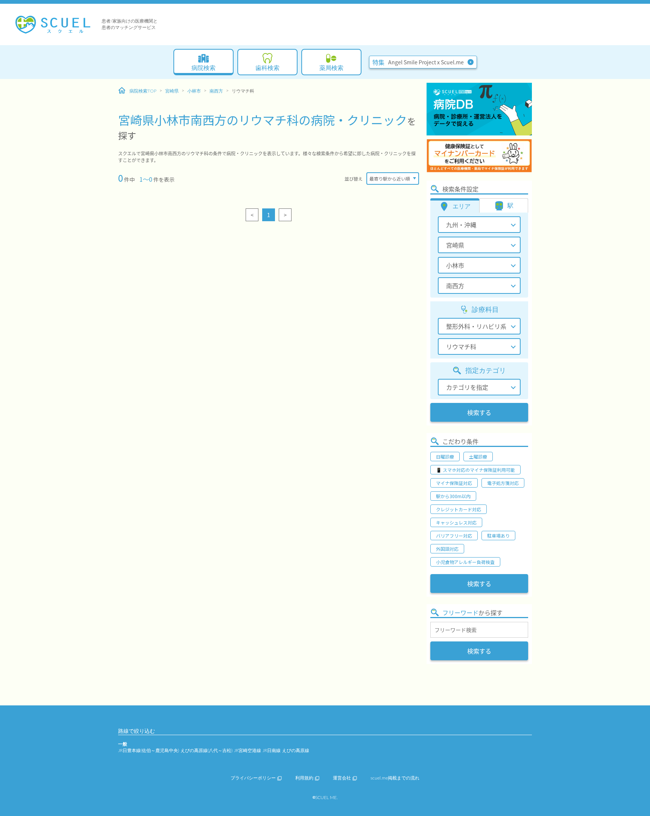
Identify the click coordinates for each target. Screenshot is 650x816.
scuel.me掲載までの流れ (395, 778)
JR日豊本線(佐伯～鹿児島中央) (148, 750)
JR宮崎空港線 (247, 750)
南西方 (216, 91)
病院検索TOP (142, 91)
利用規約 (304, 778)
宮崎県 (172, 91)
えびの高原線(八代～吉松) (206, 750)
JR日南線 (272, 750)
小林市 (194, 91)
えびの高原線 (295, 750)
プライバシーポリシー (253, 778)
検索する (479, 412)
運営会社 (342, 778)
